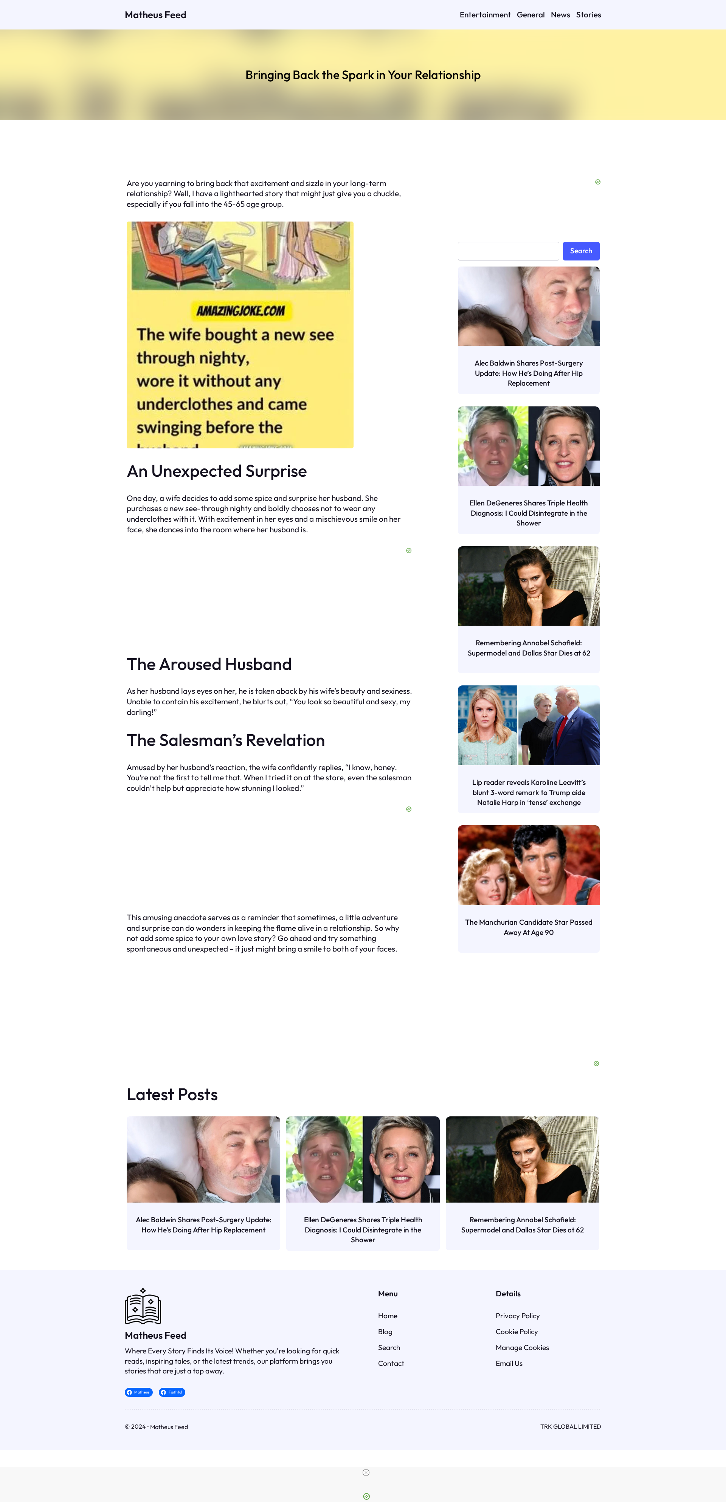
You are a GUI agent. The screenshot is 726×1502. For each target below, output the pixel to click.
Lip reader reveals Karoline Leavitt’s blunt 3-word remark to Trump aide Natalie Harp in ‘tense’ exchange (529, 792)
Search (581, 250)
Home (387, 1315)
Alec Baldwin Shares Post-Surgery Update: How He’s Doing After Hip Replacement (529, 373)
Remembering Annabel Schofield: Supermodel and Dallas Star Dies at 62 (529, 647)
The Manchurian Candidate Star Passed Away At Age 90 (529, 927)
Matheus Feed (155, 14)
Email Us (509, 1363)
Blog (385, 1331)
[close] (366, 1472)
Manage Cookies (522, 1347)
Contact (391, 1363)
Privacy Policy (518, 1315)
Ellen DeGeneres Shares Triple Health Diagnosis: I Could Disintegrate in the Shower (529, 512)
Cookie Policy (517, 1331)
